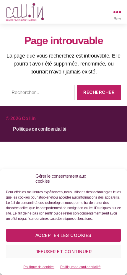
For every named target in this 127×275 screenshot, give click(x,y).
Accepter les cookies (63, 235)
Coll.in (28, 118)
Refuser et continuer (63, 251)
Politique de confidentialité (80, 267)
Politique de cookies (38, 267)
